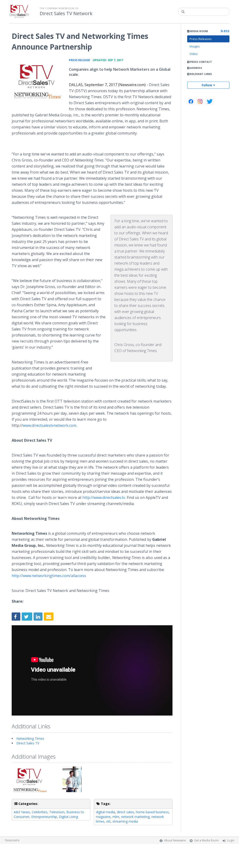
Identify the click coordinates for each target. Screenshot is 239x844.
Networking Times (30, 738)
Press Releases (201, 39)
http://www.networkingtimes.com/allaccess (49, 575)
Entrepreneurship (44, 816)
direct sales (125, 812)
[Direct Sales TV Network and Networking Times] (38, 80)
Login (230, 840)
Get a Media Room (206, 840)
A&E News (22, 812)
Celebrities (39, 812)
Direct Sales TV (27, 743)
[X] (209, 101)
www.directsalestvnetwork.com (49, 425)
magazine (103, 816)
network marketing (135, 816)
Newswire (12, 840)
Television (56, 812)
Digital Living (68, 816)
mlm (115, 816)
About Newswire (175, 840)
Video (194, 54)
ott (108, 821)
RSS (226, 31)
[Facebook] (191, 101)
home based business (152, 812)
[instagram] (200, 101)
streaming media (125, 821)
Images (195, 46)
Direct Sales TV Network (66, 13)
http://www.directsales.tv (103, 497)
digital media (105, 812)
